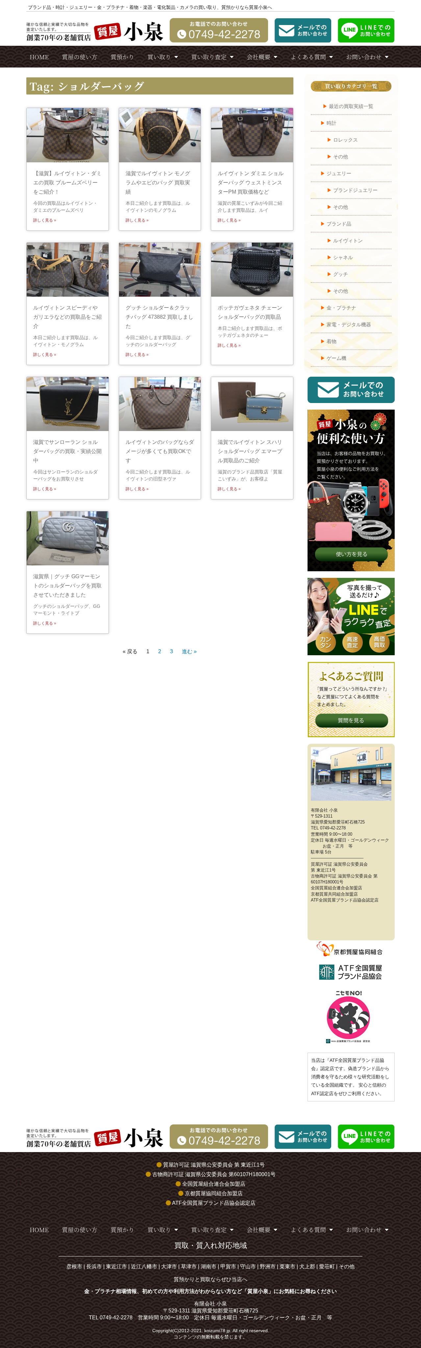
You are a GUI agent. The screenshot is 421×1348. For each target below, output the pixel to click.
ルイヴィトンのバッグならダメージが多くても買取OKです (160, 451)
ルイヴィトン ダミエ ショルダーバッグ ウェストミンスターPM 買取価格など (251, 183)
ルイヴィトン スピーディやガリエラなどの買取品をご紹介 (67, 317)
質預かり (122, 56)
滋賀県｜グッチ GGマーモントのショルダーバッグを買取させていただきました (67, 586)
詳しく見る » (44, 220)
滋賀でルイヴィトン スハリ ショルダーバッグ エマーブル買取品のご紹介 (250, 451)
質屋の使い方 (79, 56)
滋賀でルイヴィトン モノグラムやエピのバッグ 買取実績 (158, 183)
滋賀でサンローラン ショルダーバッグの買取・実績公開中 (67, 451)
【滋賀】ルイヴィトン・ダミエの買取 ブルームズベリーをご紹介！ (67, 183)
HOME (39, 56)
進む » (189, 651)
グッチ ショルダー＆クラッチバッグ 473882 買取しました (159, 317)
